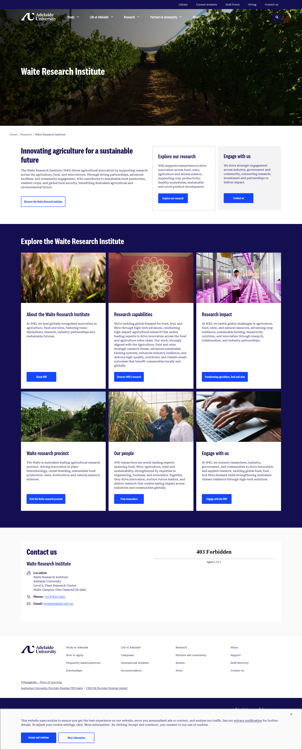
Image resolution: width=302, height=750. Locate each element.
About (234, 647)
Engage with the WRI (216, 499)
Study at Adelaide (77, 647)
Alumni (180, 662)
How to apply (74, 655)
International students (135, 662)
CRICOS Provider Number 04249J (107, 688)
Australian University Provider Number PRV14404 (52, 688)
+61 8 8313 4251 (55, 596)
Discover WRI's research (129, 377)
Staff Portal (232, 4)
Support (236, 655)
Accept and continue (38, 737)
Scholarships (74, 670)
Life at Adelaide (131, 647)
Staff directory (240, 662)
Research (181, 647)
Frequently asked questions (83, 662)
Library (183, 4)
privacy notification (248, 720)
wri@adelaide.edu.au (58, 603)
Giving (252, 4)
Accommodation (131, 670)
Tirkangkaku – (41, 682)
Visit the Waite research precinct (46, 499)
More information (76, 738)
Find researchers (129, 499)
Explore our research (173, 198)
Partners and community (191, 655)
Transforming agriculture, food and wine (225, 377)
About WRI (41, 377)
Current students (206, 4)
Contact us (271, 4)
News (179, 670)
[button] (291, 714)
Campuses (127, 655)
